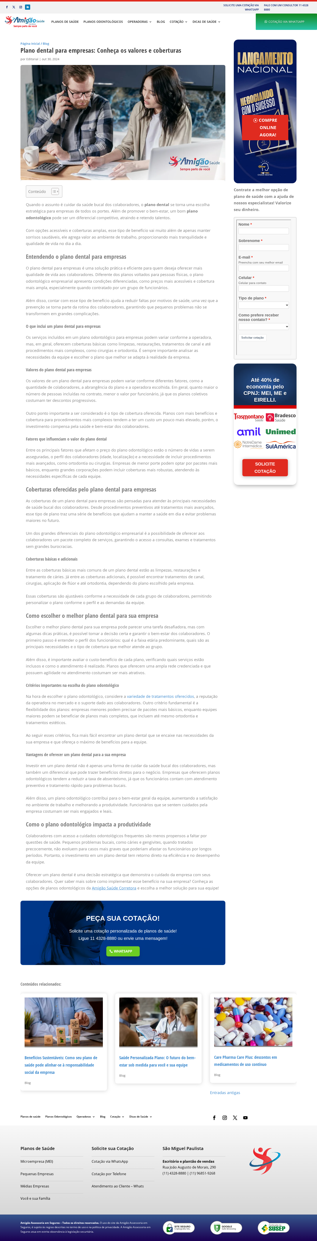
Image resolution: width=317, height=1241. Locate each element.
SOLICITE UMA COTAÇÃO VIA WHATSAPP (241, 7)
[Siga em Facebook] (6, 7)
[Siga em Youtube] (245, 1117)
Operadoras (138, 22)
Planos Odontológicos (103, 22)
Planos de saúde (65, 22)
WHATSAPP (123, 951)
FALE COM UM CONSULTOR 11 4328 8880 (286, 7)
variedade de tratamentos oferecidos (160, 696)
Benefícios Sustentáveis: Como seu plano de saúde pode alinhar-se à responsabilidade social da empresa (61, 1065)
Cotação (177, 22)
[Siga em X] (13, 7)
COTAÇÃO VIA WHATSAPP (286, 22)
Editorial (32, 59)
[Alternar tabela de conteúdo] (53, 191)
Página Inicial (30, 44)
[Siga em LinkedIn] (27, 7)
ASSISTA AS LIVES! (268, 135)
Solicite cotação (265, 468)
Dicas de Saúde (205, 22)
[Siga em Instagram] (20, 7)
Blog (161, 22)
